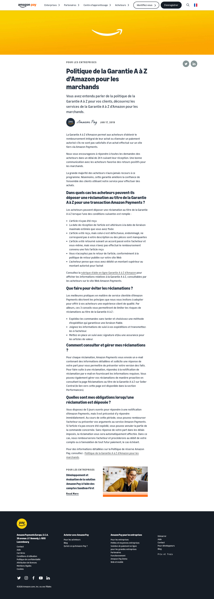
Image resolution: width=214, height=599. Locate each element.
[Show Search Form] (188, 5)
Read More (72, 493)
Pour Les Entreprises (81, 62)
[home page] (28, 5)
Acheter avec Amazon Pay (76, 534)
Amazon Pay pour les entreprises (126, 534)
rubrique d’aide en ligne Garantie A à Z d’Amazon (108, 272)
